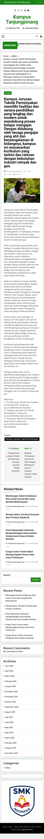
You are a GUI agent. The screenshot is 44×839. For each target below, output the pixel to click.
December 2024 (11, 753)
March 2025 (10, 738)
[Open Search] (37, 36)
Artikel (8, 93)
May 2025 (9, 727)
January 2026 (10, 686)
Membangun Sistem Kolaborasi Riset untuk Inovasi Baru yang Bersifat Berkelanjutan (21, 499)
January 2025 (10, 748)
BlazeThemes (27, 829)
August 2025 (10, 712)
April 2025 (9, 733)
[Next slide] (41, 2)
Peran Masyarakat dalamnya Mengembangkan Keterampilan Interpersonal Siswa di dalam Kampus (24, 2)
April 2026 (9, 671)
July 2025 (9, 717)
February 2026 (10, 681)
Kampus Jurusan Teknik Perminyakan (22, 439)
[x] (21, 10)
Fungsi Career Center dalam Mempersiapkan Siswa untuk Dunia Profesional (20, 554)
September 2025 (11, 707)
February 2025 (10, 743)
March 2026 (10, 676)
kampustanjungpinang (14, 171)
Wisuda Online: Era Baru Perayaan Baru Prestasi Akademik (9, 2)
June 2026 (9, 666)
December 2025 (11, 691)
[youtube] (28, 10)
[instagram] (18, 10)
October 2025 (10, 702)
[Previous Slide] (37, 2)
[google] (24, 10)
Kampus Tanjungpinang (22, 19)
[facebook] (15, 10)
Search (6, 575)
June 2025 (9, 722)
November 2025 (11, 697)
